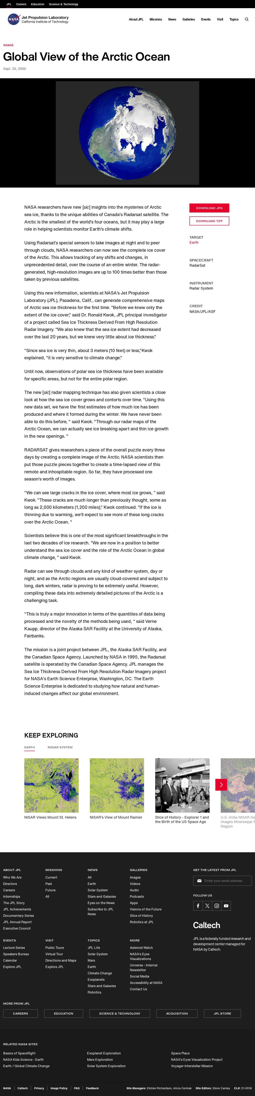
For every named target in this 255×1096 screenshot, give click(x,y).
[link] (127, 133)
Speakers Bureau (16, 954)
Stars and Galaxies (102, 896)
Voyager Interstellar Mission (192, 1066)
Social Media (139, 976)
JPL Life (94, 947)
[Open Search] (247, 19)
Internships (11, 896)
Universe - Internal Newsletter (143, 967)
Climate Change (100, 973)
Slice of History (141, 915)
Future (50, 890)
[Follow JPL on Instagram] (217, 906)
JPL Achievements (17, 909)
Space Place (180, 1053)
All (47, 896)
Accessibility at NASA (146, 982)
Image (8, 45)
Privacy (39, 1088)
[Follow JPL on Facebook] (198, 906)
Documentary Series (18, 915)
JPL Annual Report (17, 922)
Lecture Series (14, 947)
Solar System (98, 890)
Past (48, 883)
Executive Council (16, 928)
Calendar (10, 960)
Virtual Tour (54, 954)
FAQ (76, 1088)
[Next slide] (221, 785)
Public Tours (54, 947)
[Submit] (198, 880)
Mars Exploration (100, 1059)
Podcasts (137, 896)
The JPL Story (14, 902)
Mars (91, 960)
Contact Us (138, 989)
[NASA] (14, 19)
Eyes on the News (101, 902)
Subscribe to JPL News (101, 911)
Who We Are (12, 877)
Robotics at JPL (142, 922)
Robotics (94, 992)
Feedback (92, 1088)
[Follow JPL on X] (207, 906)
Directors (10, 883)
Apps (134, 902)
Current (51, 877)
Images (135, 877)
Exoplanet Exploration (104, 1053)
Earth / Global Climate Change (26, 1066)
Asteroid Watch (141, 947)
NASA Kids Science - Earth (23, 1059)
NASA (7, 1088)
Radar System (60, 747)
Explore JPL (12, 966)
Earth (194, 242)
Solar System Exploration (106, 1066)
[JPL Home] (46, 19)
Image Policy (59, 1088)
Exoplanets (96, 979)
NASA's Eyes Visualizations (140, 956)
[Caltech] (206, 925)
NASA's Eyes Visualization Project (197, 1059)
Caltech (23, 1088)
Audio (134, 890)
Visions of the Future (146, 909)
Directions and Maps (60, 960)
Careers (9, 890)
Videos (135, 883)
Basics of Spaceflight (19, 1053)
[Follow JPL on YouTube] (226, 906)
